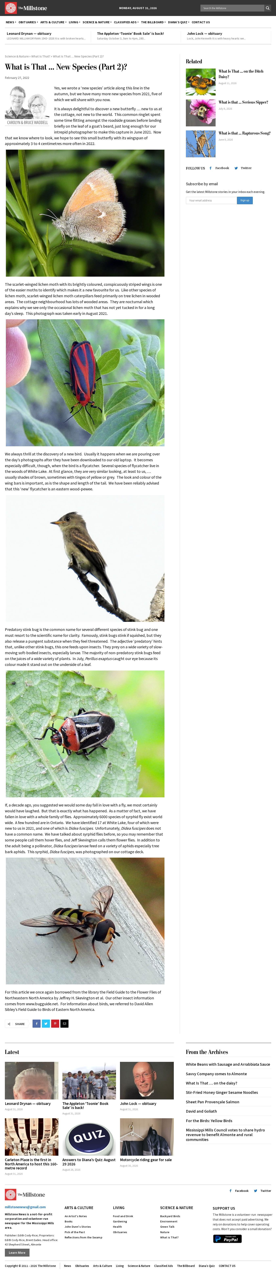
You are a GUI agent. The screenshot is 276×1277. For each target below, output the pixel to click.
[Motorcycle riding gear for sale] (147, 1137)
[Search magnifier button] (267, 8)
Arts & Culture (79, 1207)
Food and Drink (123, 1216)
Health (117, 1226)
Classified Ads (163, 1266)
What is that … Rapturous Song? (245, 133)
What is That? (40, 56)
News (67, 1266)
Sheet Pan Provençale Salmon (212, 1101)
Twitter (246, 168)
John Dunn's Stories (78, 1226)
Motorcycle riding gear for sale (146, 1159)
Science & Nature (17, 56)
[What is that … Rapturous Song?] (201, 143)
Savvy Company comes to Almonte (216, 1073)
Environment (168, 1221)
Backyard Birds (170, 1216)
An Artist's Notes (76, 1216)
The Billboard (186, 1266)
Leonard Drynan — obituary (29, 33)
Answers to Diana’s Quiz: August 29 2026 (89, 1161)
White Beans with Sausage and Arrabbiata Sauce (228, 1064)
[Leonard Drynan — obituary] (31, 1080)
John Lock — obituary (204, 33)
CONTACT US (227, 1266)
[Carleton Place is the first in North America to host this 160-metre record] (31, 1137)
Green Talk (167, 1226)
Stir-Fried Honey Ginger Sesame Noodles (222, 1092)
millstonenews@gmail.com (25, 1207)
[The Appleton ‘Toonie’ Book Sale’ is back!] (89, 1080)
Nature (164, 1232)
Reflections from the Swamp (83, 1237)
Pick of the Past (75, 1232)
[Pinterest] (55, 1024)
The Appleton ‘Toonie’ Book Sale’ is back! (130, 33)
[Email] (64, 1024)
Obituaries (120, 1232)
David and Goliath (201, 1111)
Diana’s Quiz (207, 1266)
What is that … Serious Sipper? (243, 102)
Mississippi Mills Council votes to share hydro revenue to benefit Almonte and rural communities (225, 1134)
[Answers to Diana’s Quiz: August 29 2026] (89, 1137)
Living (118, 1207)
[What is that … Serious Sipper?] (201, 112)
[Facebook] (37, 1024)
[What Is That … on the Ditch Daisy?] (201, 82)
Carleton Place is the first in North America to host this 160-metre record (31, 1163)
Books (69, 1221)
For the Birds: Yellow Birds (209, 1120)
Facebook (222, 168)
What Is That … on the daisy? (211, 1083)
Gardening (120, 1221)
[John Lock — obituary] (147, 1080)
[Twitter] (46, 1024)
